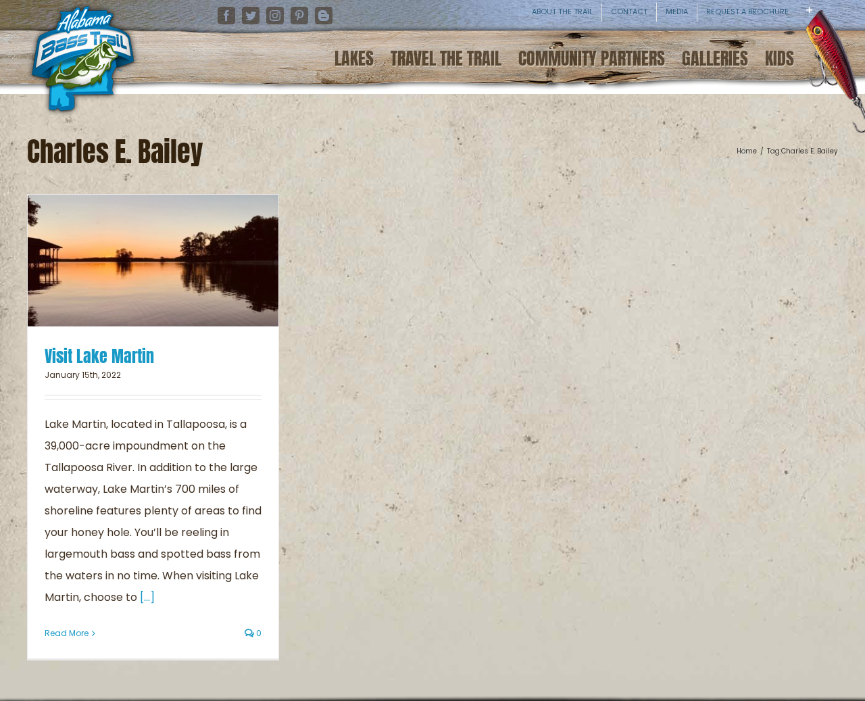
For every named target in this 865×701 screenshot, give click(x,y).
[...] (147, 597)
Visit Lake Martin (99, 356)
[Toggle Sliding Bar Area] (853, 20)
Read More (67, 633)
